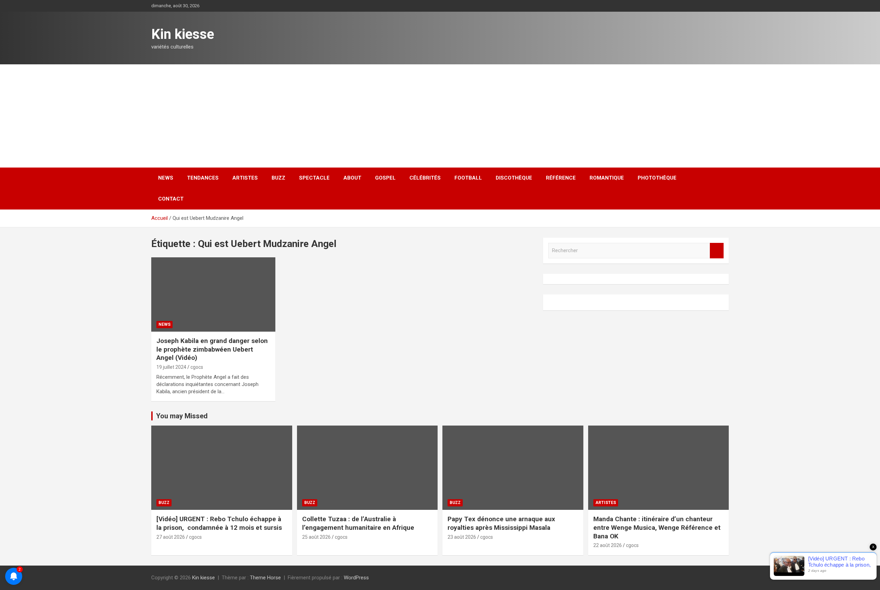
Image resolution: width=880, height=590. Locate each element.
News (165, 178)
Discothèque (514, 178)
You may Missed (182, 416)
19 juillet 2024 (171, 367)
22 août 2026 (607, 545)
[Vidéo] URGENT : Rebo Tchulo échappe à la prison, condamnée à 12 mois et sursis (220, 523)
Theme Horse (265, 578)
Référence (561, 178)
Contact (171, 199)
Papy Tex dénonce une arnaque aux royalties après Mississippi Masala (501, 523)
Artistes (245, 178)
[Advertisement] (440, 116)
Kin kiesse (182, 34)
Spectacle (314, 178)
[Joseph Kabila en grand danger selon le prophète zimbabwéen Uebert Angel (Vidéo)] (213, 294)
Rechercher (717, 250)
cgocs (196, 367)
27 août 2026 (170, 537)
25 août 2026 (316, 537)
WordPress (356, 578)
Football (468, 178)
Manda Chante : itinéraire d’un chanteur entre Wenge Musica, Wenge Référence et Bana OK (656, 527)
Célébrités (425, 178)
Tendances (203, 178)
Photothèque (657, 178)
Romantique (607, 178)
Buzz (278, 178)
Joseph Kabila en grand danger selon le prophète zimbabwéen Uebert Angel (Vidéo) (212, 349)
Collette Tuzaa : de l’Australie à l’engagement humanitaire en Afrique (358, 523)
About (352, 178)
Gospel (385, 178)
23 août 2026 (462, 537)
